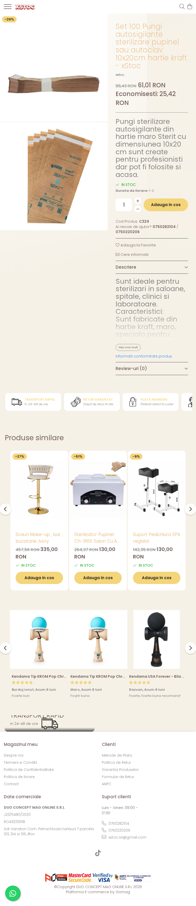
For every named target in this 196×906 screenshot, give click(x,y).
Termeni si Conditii (20, 762)
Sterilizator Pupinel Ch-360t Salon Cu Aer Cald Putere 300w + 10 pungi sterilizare (97, 537)
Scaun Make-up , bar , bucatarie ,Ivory (39, 537)
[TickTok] (98, 853)
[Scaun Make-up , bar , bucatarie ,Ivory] (39, 490)
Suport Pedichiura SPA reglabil (156, 537)
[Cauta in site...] (182, 7)
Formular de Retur (118, 776)
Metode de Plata (117, 755)
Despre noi (13, 755)
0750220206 (118, 830)
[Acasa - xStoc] (33, 7)
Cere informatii (134, 254)
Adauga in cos (166, 204)
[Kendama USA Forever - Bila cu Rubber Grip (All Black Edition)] (156, 639)
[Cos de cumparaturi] (189, 7)
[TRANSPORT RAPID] (50, 723)
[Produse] (7, 8)
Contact (11, 783)
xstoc (120, 75)
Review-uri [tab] (131, 368)
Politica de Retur (116, 762)
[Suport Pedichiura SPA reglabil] (157, 490)
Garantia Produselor (120, 769)
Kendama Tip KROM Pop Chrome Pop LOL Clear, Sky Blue (64, 676)
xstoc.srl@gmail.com (126, 837)
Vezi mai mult (128, 347)
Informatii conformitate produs (144, 356)
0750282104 (118, 823)
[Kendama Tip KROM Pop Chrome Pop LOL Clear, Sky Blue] (39, 639)
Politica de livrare (19, 776)
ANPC (106, 783)
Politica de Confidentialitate (29, 769)
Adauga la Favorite (137, 245)
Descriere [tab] (126, 267)
